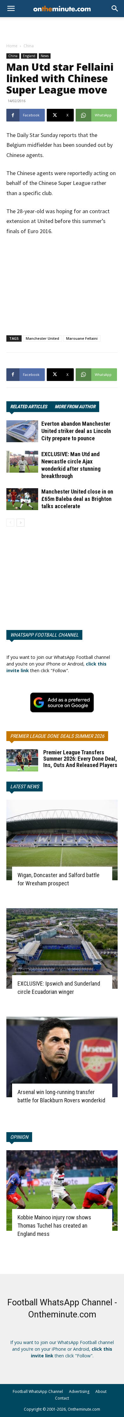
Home (11, 46)
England (29, 56)
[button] (115, 8)
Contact (62, 1398)
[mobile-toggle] (11, 8)
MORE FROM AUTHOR (75, 407)
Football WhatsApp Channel (38, 1391)
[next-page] (20, 523)
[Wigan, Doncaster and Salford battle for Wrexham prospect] (62, 840)
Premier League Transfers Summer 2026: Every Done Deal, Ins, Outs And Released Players (80, 758)
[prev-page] (10, 523)
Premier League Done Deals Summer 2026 (57, 736)
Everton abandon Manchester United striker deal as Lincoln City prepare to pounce (76, 431)
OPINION (19, 1137)
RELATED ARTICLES (28, 407)
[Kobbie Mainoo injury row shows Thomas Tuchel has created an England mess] (62, 1190)
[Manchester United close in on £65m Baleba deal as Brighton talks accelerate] (22, 499)
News (45, 56)
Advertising (79, 1391)
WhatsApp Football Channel (44, 635)
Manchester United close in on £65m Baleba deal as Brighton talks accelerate (77, 498)
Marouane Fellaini (82, 338)
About (101, 1391)
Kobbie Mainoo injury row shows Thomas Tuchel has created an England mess (54, 1225)
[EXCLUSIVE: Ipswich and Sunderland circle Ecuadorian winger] (62, 948)
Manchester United (42, 338)
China (29, 46)
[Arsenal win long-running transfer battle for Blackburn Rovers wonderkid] (62, 1057)
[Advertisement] (62, 28)
